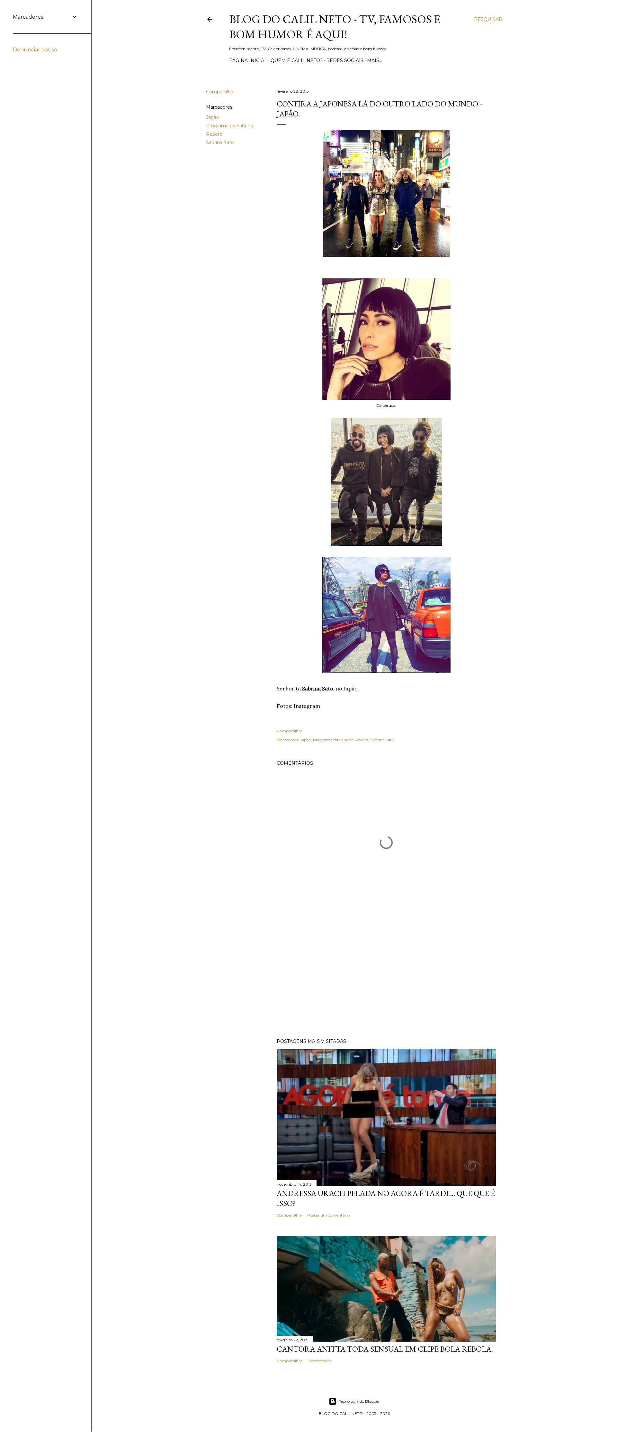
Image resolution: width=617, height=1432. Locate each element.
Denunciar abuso (35, 50)
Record (214, 134)
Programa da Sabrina (229, 126)
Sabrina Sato (220, 142)
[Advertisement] (386, 977)
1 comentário (319, 1360)
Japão (212, 117)
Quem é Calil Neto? (297, 60)
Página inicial (248, 60)
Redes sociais (344, 60)
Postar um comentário (328, 1215)
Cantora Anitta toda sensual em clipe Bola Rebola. (385, 1349)
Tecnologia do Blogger (359, 1401)
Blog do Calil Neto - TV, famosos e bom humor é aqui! (334, 27)
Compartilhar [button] (220, 92)
